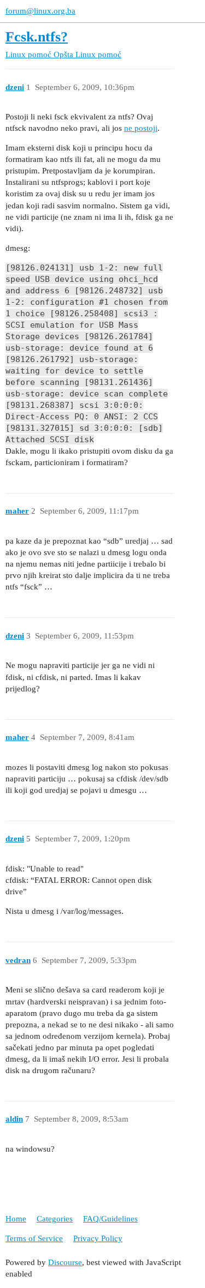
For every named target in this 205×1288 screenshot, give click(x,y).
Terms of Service (34, 1238)
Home (15, 1218)
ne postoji (140, 128)
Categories (55, 1218)
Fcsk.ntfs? (36, 37)
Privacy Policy (97, 1238)
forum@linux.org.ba (40, 11)
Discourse (65, 1262)
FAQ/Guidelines (110, 1218)
